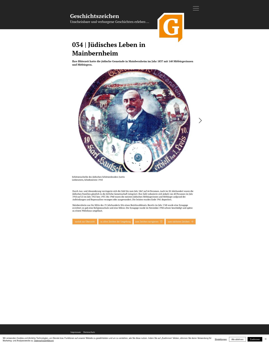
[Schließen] (265, 339)
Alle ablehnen (237, 339)
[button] (196, 8)
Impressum (75, 332)
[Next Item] (200, 121)
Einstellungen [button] (221, 339)
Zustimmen (255, 339)
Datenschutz (89, 332)
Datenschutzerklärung (44, 340)
